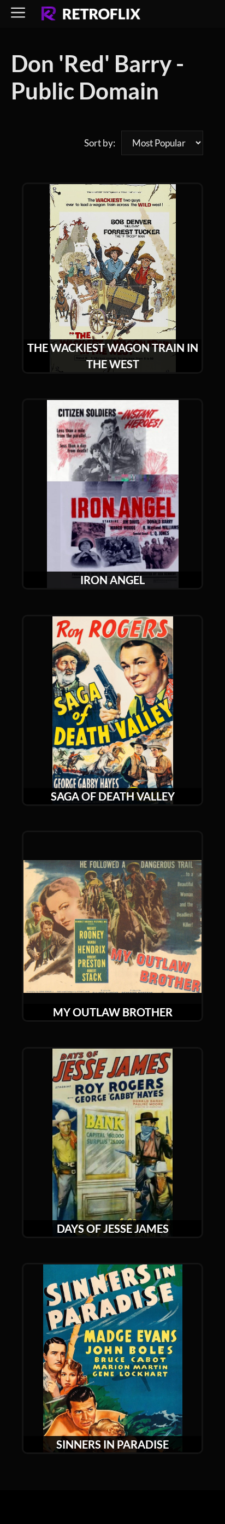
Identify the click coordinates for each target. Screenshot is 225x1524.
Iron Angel (112, 579)
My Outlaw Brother (113, 1012)
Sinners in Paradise (112, 1444)
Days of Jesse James (113, 1228)
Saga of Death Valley (113, 796)
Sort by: (99, 143)
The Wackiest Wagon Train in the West (112, 355)
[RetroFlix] (91, 14)
